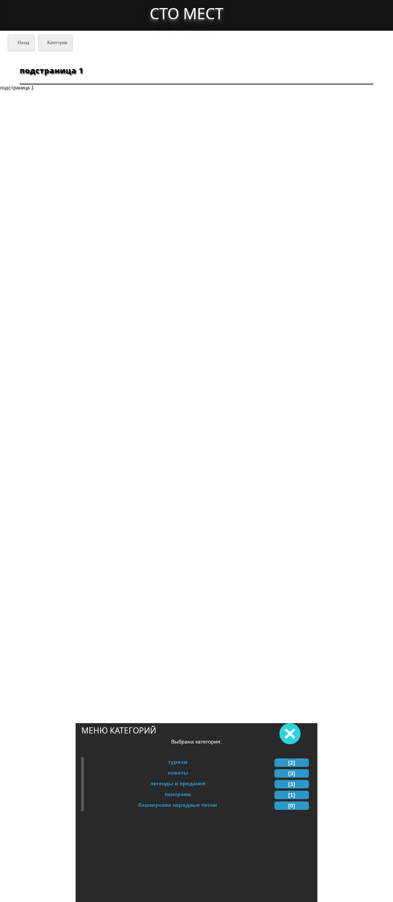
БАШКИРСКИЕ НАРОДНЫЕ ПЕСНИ (177, 805)
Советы (178, 773)
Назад (23, 42)
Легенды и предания (177, 783)
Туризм (177, 762)
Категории (57, 42)
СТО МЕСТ (186, 13)
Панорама (178, 794)
